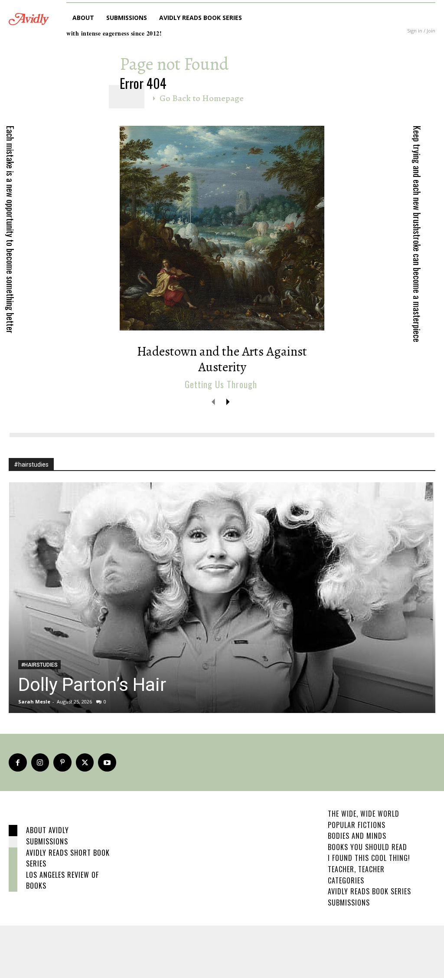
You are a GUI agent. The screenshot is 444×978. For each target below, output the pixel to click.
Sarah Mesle (34, 701)
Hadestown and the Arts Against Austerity (222, 359)
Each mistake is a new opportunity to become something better (10, 230)
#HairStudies (39, 665)
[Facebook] (18, 762)
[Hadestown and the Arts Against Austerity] (222, 228)
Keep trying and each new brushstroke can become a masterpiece (417, 234)
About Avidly (47, 830)
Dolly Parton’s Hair (92, 684)
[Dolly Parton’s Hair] (222, 597)
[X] (85, 762)
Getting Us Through (221, 384)
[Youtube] (107, 762)
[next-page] (227, 401)
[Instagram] (40, 762)
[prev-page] (213, 401)
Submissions (47, 841)
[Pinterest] (62, 762)
